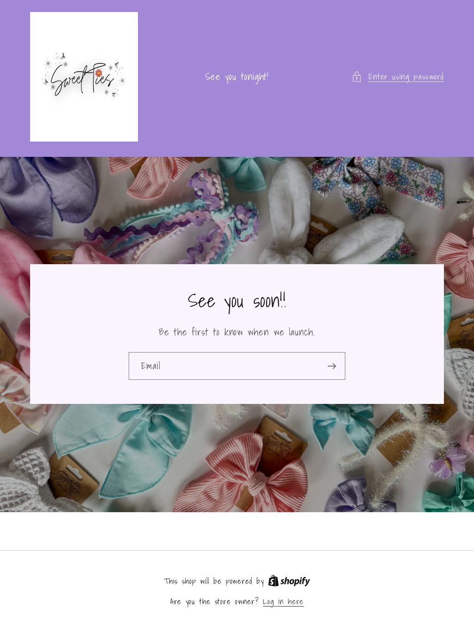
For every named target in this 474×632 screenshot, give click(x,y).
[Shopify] (289, 581)
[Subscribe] (331, 366)
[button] (397, 76)
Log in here (283, 601)
